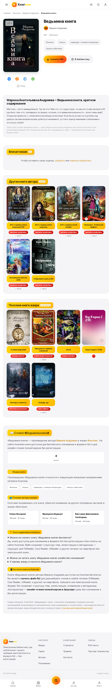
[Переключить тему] (91, 4)
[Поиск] (98, 4)
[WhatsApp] (32, 79)
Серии (41, 651)
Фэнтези (16, 13)
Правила (67, 651)
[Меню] (6, 4)
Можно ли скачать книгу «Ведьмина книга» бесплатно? (41, 537)
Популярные (44, 663)
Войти (99, 686)
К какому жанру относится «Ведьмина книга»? (36, 561)
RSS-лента (93, 645)
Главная (7, 13)
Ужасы (62, 42)
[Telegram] (25, 79)
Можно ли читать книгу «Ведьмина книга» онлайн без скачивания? (47, 558)
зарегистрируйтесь (80, 160)
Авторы (74, 686)
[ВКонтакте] (9, 79)
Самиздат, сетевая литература (84, 42)
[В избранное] (26, 216)
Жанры (38, 686)
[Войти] (105, 4)
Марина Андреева (31, 13)
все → (42, 181)
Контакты (67, 657)
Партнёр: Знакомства (98, 651)
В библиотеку (82, 59)
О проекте (68, 645)
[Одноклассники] (17, 79)
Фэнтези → (45, 305)
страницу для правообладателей (76, 608)
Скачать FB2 (57, 59)
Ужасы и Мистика (54, 48)
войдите (60, 160)
